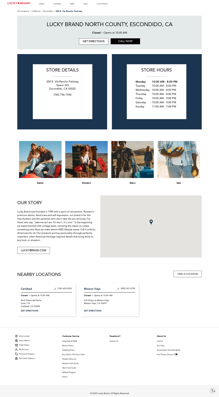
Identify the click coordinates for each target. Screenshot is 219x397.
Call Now (125, 41)
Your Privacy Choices (165, 355)
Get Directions (92, 40)
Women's (86, 182)
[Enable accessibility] (212, 390)
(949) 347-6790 (128, 288)
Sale (179, 182)
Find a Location (187, 274)
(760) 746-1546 (62, 94)
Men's (132, 182)
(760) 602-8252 (65, 288)
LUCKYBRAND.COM (33, 250)
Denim (40, 182)
